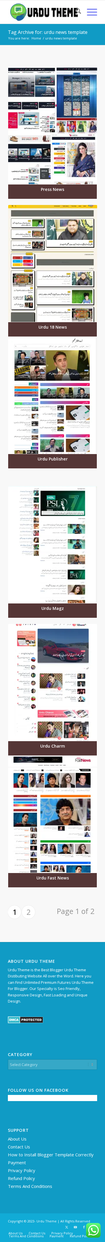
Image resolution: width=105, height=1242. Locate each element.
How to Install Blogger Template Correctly (51, 1155)
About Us (17, 1139)
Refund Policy (21, 1178)
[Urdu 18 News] (52, 263)
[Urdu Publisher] (52, 395)
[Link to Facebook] (84, 1227)
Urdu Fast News (52, 878)
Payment (17, 1162)
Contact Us (19, 1147)
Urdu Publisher (53, 459)
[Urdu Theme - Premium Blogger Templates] (43, 12)
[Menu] (89, 12)
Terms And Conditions (30, 1186)
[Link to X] (66, 1227)
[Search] (75, 12)
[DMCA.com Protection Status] (25, 1021)
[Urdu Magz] (52, 544)
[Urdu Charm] (52, 682)
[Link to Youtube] (75, 1227)
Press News (52, 189)
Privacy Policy (21, 1170)
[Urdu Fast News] (52, 814)
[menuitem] (75, 12)
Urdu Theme (46, 1221)
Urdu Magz (52, 608)
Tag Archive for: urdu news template (48, 32)
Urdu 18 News (52, 327)
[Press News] (52, 125)
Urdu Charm (52, 746)
